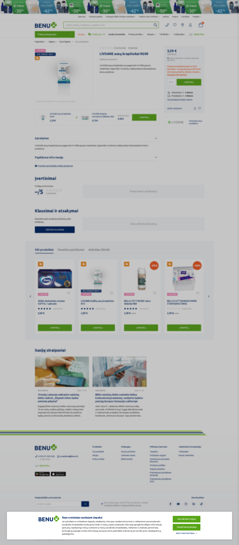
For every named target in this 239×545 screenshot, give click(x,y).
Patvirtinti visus (187, 519)
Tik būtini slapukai (187, 527)
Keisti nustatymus (185, 533)
